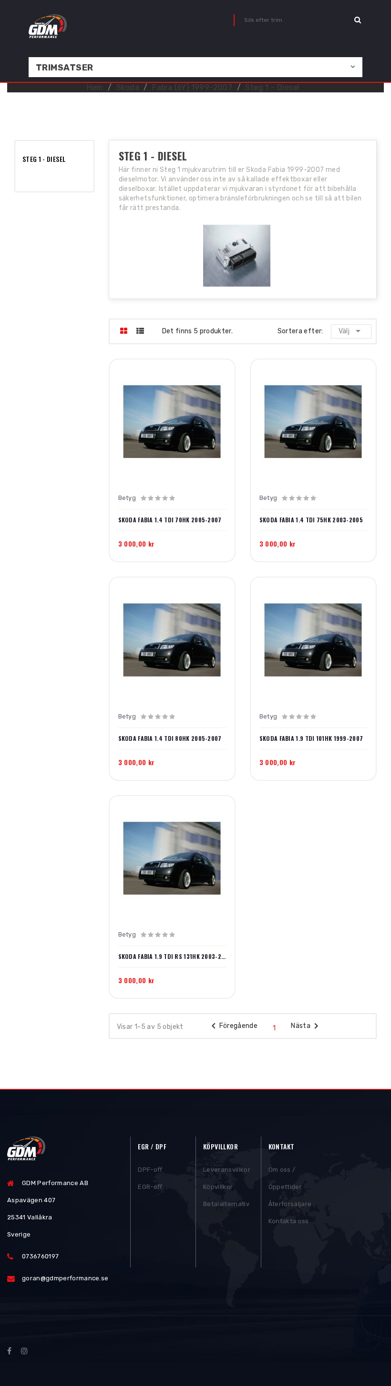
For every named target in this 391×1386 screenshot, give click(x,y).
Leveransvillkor (226, 1169)
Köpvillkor (218, 1186)
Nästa (306, 1026)
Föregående (233, 1026)
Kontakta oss (288, 1221)
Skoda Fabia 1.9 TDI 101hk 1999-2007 (311, 738)
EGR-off (150, 1186)
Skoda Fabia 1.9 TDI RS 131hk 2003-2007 (172, 956)
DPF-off (150, 1169)
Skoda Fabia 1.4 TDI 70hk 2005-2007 (170, 520)
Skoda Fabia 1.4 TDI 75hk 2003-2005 (311, 520)
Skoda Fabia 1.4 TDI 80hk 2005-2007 (170, 738)
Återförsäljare (290, 1203)
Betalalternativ (226, 1203)
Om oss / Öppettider (285, 1178)
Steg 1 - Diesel (43, 159)
